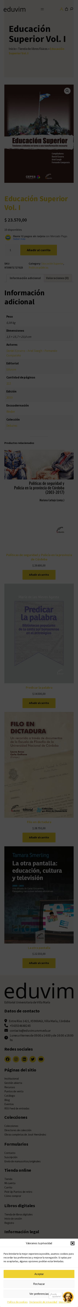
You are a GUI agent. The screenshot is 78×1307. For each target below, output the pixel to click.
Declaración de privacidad (43, 1302)
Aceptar (39, 1274)
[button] (72, 1243)
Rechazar (39, 1283)
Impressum (65, 1302)
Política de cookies (17, 1302)
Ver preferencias (39, 1293)
